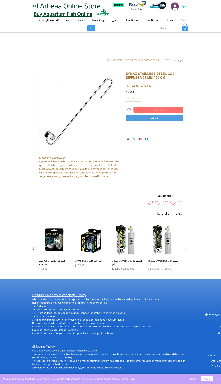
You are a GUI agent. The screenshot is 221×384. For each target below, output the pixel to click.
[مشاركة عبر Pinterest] (140, 139)
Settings (192, 378)
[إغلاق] (217, 378)
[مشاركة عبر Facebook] (146, 139)
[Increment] (128, 98)
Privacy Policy (128, 378)
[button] (184, 27)
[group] (110, 249)
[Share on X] (128, 139)
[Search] (91, 28)
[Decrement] (138, 98)
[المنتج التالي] (33, 248)
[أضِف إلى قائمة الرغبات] (129, 110)
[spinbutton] (133, 98)
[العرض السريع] (165, 239)
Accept (207, 378)
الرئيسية (178, 60)
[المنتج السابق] (187, 248)
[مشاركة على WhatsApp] (134, 139)
